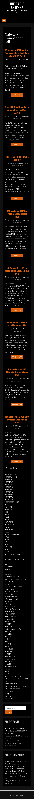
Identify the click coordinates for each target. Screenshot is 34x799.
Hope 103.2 (10, 619)
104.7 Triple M (11, 477)
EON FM (9, 602)
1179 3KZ (9, 480)
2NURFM (9, 509)
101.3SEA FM (11, 475)
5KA (7, 552)
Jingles (8, 631)
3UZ (7, 532)
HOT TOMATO (11, 621)
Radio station (11, 661)
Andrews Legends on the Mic (16, 579)
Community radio (12, 597)
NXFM (8, 654)
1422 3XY (9, 494)
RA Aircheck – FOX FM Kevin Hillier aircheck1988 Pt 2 (17, 270)
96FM (8, 572)
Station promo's (11, 674)
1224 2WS (10, 482)
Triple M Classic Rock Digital (16, 686)
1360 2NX (9, 487)
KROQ (8, 644)
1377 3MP (10, 489)
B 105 (8, 584)
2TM (8, 514)
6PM (8, 557)
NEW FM (9, 651)
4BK (7, 539)
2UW (8, 519)
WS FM (8, 696)
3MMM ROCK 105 (13, 529)
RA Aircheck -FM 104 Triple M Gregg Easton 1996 (17, 213)
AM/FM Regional (12, 577)
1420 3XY (9, 492)
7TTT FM (9, 567)
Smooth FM (10, 669)
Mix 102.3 (9, 646)
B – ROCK (9, 582)
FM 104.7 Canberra (13, 609)
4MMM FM (10, 547)
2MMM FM (10, 507)
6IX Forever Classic (13, 554)
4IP (7, 542)
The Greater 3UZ (12, 684)
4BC (7, 537)
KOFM (8, 639)
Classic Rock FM (12, 592)
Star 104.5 (9, 671)
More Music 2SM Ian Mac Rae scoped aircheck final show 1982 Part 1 (17, 53)
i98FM (8, 624)
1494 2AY (9, 497)
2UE (7, 517)
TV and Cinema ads (13, 689)
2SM (7, 512)
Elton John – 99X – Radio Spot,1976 (17, 158)
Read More (17, 95)
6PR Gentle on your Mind (15, 559)
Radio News (10, 659)
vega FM (9, 694)
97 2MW (9, 574)
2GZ (7, 504)
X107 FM (9, 699)
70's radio (9, 562)
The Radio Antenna (17, 5)
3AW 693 (9, 522)
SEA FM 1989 (11, 666)
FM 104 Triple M (12, 607)
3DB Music (10, 524)
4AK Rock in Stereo (13, 534)
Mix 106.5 (9, 649)
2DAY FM (9, 499)
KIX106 (8, 636)
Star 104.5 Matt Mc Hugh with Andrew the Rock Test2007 (17, 110)
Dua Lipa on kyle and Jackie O (16, 728)
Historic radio (11, 616)
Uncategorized (11, 691)
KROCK (9, 641)
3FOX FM (9, 527)
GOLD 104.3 (10, 614)
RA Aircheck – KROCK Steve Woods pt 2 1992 (17, 324)
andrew (22, 59)
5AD (7, 549)
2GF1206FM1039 (12, 502)
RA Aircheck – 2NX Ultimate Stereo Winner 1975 (17, 372)
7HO (8, 564)
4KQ (7, 544)
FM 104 (9, 604)
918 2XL (9, 569)
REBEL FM (10, 664)
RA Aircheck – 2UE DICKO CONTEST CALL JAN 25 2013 (17, 419)
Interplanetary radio (13, 629)
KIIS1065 (9, 634)
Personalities (11, 656)
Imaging (9, 626)
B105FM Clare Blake (13, 741)
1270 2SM (9, 484)
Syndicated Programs (13, 676)
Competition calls (12, 599)
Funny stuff (10, 611)
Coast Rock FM (11, 594)
